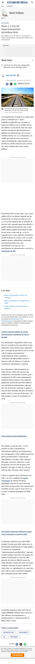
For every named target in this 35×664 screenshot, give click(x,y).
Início (2, 6)
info (18, 75)
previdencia (14, 637)
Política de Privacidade (21, 651)
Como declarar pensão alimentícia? (14, 436)
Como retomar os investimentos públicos (16, 307)
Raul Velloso (10, 6)
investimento (23, 632)
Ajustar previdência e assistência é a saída (17, 302)
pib (4, 637)
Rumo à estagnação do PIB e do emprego (15, 296)
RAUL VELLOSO (5, 23)
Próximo (33, 60)
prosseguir (17, 655)
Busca (32, 2)
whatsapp (15, 84)
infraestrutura (8, 632)
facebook (7, 84)
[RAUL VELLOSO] (3, 75)
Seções (2, 2)
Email (4, 18)
